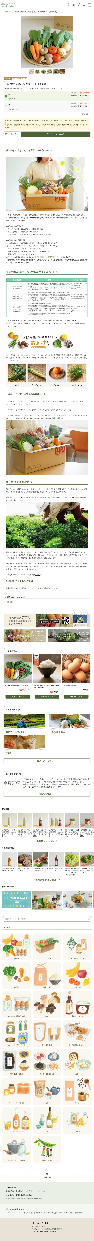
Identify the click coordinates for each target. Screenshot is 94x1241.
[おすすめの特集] (16, 900)
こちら (37, 575)
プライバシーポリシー (40, 1231)
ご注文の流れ (11, 1191)
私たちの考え (45, 794)
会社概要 (39, 1213)
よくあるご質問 (13, 1195)
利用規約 (53, 1231)
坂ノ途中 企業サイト (15, 1209)
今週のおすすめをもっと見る (45, 880)
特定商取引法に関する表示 (15, 1198)
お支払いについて (24, 1191)
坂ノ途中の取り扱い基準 (53, 1213)
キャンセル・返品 (38, 1191)
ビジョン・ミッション (14, 1213)
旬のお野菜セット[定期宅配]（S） (47, 257)
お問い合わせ (27, 1195)
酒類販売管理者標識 (34, 1198)
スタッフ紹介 (68, 1213)
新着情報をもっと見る (45, 841)
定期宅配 (19, 12)
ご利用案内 (11, 1187)
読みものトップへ (45, 761)
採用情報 (78, 1213)
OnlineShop (9, 12)
